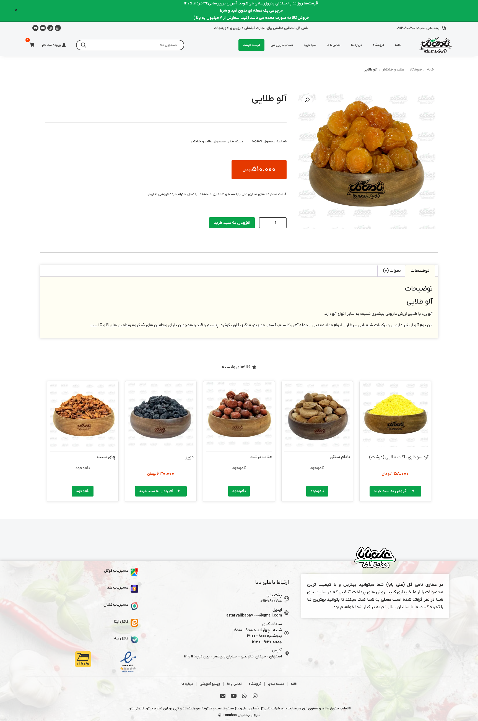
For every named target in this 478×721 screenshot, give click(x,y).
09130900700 (271, 601)
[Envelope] (223, 695)
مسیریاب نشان (115, 604)
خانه (398, 45)
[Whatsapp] (58, 28)
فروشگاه (378, 45)
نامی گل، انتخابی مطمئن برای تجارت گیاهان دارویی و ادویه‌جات (261, 28)
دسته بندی (276, 684)
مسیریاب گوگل (116, 570)
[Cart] (30, 44)
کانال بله (121, 638)
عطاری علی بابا (247, 194)
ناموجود (317, 491)
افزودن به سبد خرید (232, 223)
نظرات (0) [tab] (392, 270)
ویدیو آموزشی (210, 684)
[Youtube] (43, 28)
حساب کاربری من (282, 45)
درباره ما (356, 45)
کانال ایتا (121, 621)
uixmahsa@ (227, 715)
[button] (307, 100)
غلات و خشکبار (393, 69)
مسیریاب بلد (117, 587)
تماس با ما (334, 45)
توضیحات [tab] (420, 270)
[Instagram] (50, 28)
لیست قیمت (251, 45)
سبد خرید (310, 45)
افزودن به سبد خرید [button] (390, 491)
